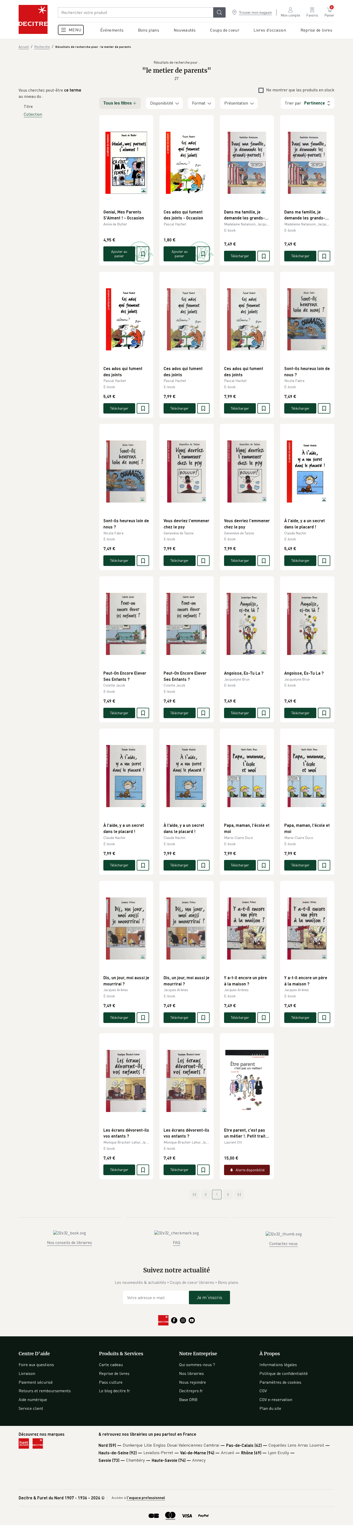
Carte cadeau (111, 1364)
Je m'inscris (209, 1297)
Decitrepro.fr (191, 1390)
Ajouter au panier (119, 253)
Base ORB (188, 1399)
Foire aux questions (36, 1364)
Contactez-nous (283, 1243)
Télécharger (240, 256)
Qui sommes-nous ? (197, 1364)
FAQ (176, 1242)
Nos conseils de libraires (69, 1242)
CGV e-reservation (275, 1399)
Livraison (27, 1373)
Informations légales (278, 1364)
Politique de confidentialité (283, 1373)
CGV (263, 1390)
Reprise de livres (114, 1373)
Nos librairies (191, 1373)
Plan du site (270, 1408)
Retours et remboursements (45, 1390)
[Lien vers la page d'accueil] (33, 19)
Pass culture (110, 1382)
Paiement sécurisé (36, 1382)
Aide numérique (33, 1399)
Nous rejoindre (192, 1382)
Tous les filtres (117, 103)
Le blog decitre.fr (114, 1390)
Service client (31, 1408)
